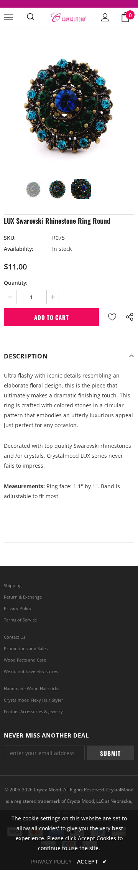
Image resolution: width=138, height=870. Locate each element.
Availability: (18, 248)
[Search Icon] (30, 17)
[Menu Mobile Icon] (8, 17)
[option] (69, 104)
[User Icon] (105, 17)
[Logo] (68, 17)
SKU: (10, 237)
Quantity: (16, 282)
